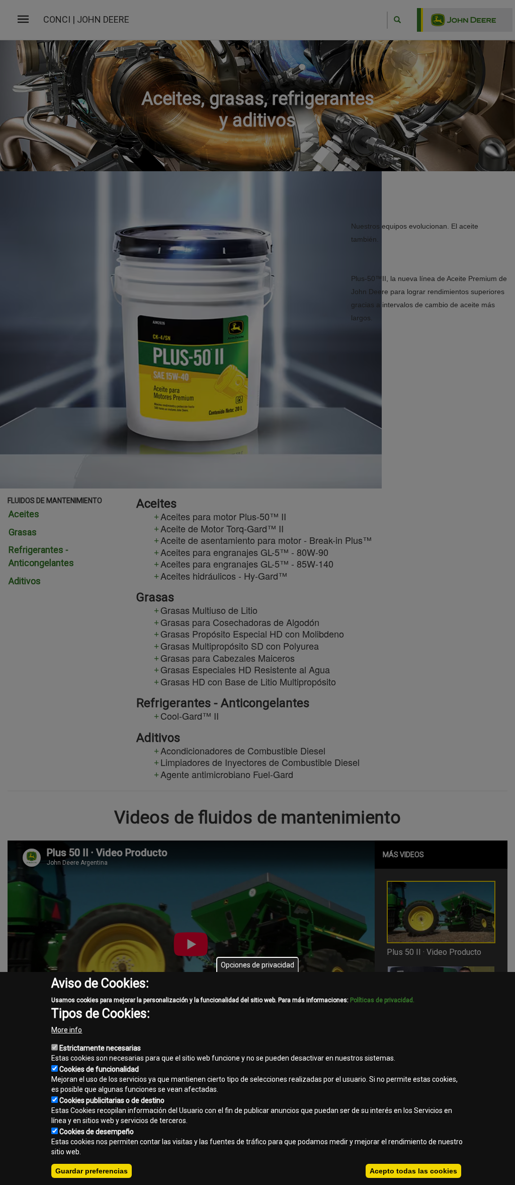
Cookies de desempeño (96, 1132)
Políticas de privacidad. (382, 1000)
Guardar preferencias (91, 1171)
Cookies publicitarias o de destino (111, 1100)
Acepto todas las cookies (413, 1171)
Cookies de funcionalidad (99, 1069)
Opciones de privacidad (257, 965)
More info (66, 1030)
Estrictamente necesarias (100, 1048)
